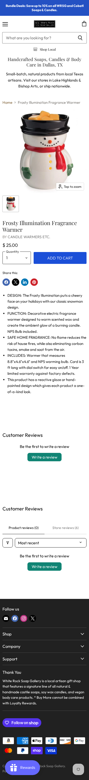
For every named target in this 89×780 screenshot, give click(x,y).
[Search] (80, 37)
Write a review (44, 457)
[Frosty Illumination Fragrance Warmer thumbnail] (11, 204)
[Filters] (7, 543)
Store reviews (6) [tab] (65, 528)
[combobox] (38, 37)
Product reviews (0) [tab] (24, 528)
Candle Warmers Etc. (29, 236)
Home (7, 102)
